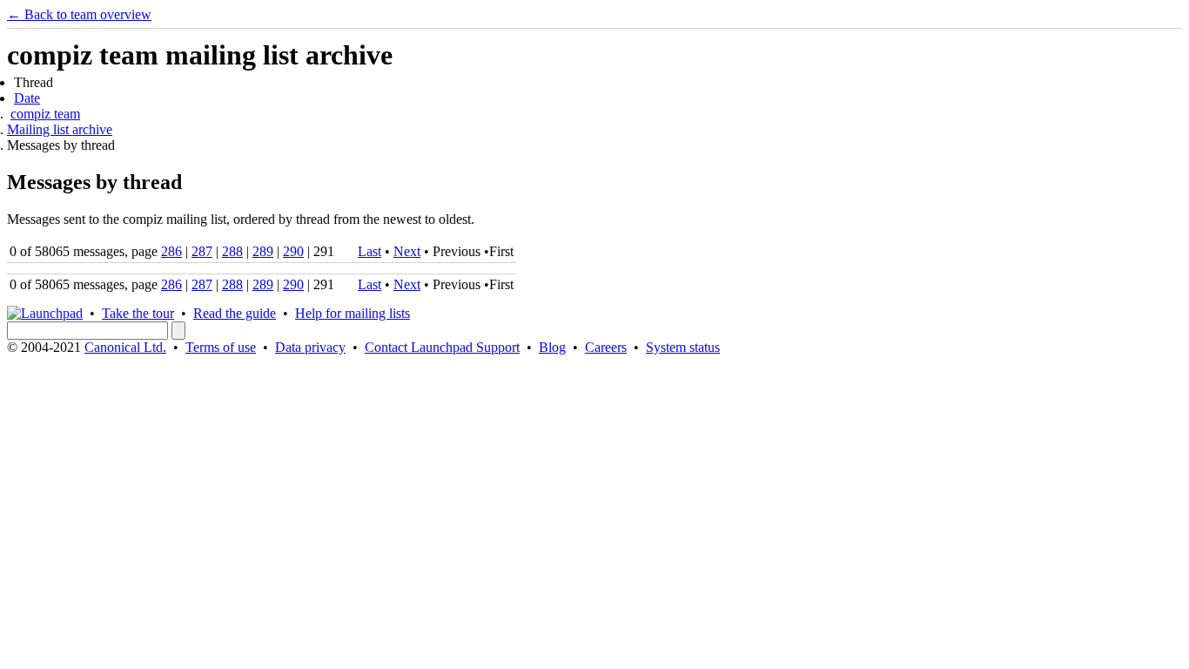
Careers (606, 347)
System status (683, 347)
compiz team (45, 113)
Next (406, 251)
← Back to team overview (79, 14)
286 (171, 251)
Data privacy (310, 347)
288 (232, 251)
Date (27, 98)
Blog (552, 347)
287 (201, 251)
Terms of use (220, 347)
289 (262, 251)
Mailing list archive (59, 129)
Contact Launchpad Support (442, 347)
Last (369, 251)
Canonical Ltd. (125, 347)
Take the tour (138, 313)
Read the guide (234, 313)
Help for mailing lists (352, 313)
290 (293, 251)
